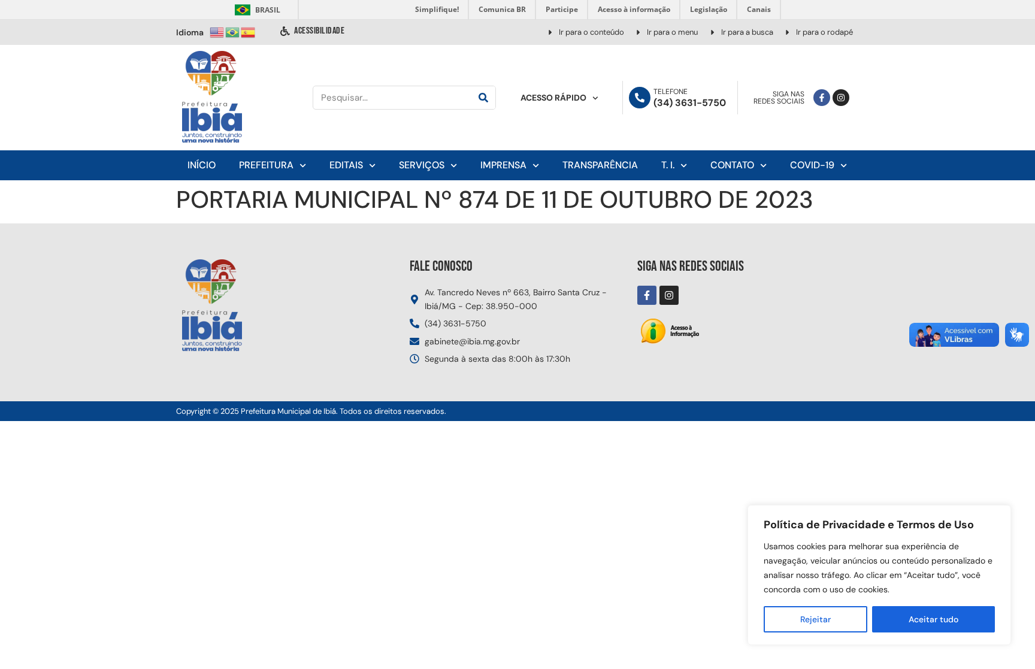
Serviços (421, 165)
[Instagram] (841, 97)
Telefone (670, 91)
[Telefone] (639, 97)
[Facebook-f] (821, 97)
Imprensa (503, 165)
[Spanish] (248, 31)
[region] (879, 575)
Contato (732, 165)
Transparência (600, 165)
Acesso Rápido (553, 97)
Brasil (255, 10)
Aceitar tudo (933, 619)
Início (201, 165)
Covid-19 (812, 165)
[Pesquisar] (483, 97)
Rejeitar (815, 619)
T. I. (667, 165)
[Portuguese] (233, 31)
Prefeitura (266, 165)
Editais (346, 165)
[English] (217, 31)
